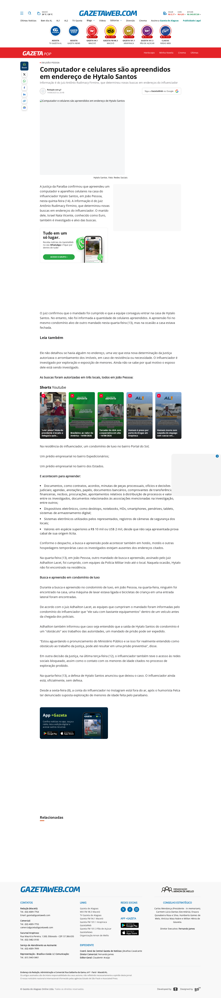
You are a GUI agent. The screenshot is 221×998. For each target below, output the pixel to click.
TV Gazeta (77, 20)
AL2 (66, 20)
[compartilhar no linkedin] (24, 94)
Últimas (194, 53)
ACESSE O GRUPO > (59, 257)
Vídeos (102, 20)
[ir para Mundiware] (167, 989)
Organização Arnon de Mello (94, 935)
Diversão (130, 20)
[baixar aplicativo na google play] (50, 733)
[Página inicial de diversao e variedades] (35, 53)
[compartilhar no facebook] (24, 87)
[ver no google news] (24, 107)
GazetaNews (86, 932)
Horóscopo (149, 53)
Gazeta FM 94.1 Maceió (91, 918)
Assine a (164, 20)
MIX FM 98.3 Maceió (90, 911)
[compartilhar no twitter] (24, 74)
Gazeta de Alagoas (89, 908)
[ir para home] (108, 13)
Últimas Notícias (28, 20)
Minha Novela (166, 53)
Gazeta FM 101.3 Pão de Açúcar (95, 928)
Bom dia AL (46, 20)
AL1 (58, 20)
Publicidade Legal (192, 20)
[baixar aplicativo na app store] (67, 733)
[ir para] (131, 926)
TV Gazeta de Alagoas (90, 915)
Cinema (143, 20)
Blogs (89, 20)
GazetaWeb (85, 925)
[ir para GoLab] (190, 989)
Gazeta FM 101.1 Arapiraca (93, 922)
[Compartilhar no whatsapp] (24, 81)
